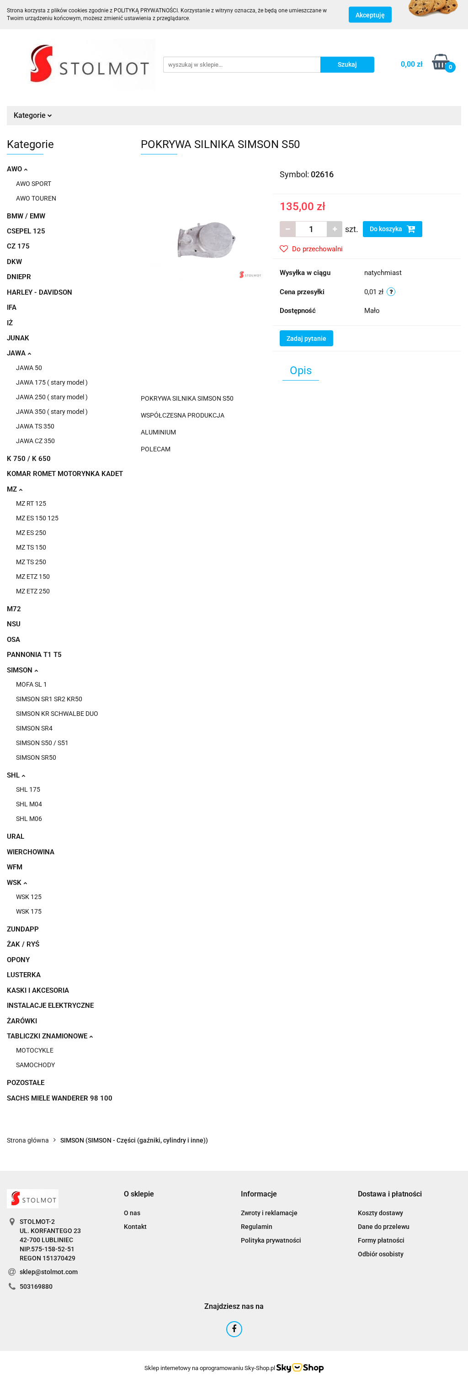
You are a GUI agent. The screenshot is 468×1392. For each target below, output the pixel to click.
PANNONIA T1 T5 (34, 655)
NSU (14, 624)
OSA (13, 639)
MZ (13, 489)
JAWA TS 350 (35, 426)
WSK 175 (29, 911)
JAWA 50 (29, 367)
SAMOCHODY (35, 1065)
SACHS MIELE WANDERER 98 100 (59, 1098)
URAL (15, 836)
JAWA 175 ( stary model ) (52, 382)
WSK (15, 883)
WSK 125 (29, 896)
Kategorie (31, 115)
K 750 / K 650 (29, 459)
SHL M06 (29, 818)
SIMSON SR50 (36, 757)
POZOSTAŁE (25, 1083)
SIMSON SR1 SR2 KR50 (49, 699)
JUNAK (18, 338)
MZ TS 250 (31, 562)
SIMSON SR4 (34, 728)
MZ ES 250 (31, 532)
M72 (14, 609)
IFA (11, 307)
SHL (14, 775)
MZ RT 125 (31, 503)
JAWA (17, 353)
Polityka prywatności (271, 1240)
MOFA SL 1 (31, 684)
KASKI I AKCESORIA (38, 990)
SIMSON (20, 670)
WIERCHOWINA (30, 852)
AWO (15, 169)
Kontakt (135, 1226)
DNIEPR (19, 277)
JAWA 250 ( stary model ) (52, 397)
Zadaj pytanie (306, 338)
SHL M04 (29, 804)
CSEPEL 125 (26, 231)
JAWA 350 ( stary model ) (52, 411)
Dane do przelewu (384, 1226)
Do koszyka (387, 229)
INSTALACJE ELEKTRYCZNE (50, 1005)
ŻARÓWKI (22, 1021)
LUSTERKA (24, 975)
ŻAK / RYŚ (23, 944)
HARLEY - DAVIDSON (39, 292)
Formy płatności (381, 1240)
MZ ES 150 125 (37, 518)
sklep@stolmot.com (49, 1272)
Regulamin (256, 1226)
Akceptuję (370, 15)
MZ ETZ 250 (33, 591)
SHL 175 (28, 789)
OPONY (18, 960)
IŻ (10, 323)
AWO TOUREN (36, 198)
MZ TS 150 (31, 547)
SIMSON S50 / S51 (42, 742)
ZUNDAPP (23, 929)
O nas (132, 1213)
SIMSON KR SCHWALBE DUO (57, 713)
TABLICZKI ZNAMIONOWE (48, 1036)
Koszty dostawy (380, 1213)
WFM (14, 867)
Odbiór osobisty (381, 1254)
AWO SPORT (33, 183)
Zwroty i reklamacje (269, 1213)
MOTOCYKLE (34, 1050)
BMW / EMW (26, 216)
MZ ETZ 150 (33, 576)
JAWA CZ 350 (35, 441)
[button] (139, 1194)
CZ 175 (18, 246)
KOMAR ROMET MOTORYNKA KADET (65, 474)
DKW (14, 262)
